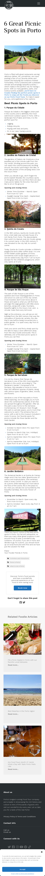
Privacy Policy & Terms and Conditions (22, 873)
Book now (22, 588)
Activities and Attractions (19, 558)
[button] (42, 852)
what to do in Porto (17, 566)
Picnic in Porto (15, 562)
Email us (7, 832)
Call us (6, 830)
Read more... (13, 665)
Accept (22, 869)
